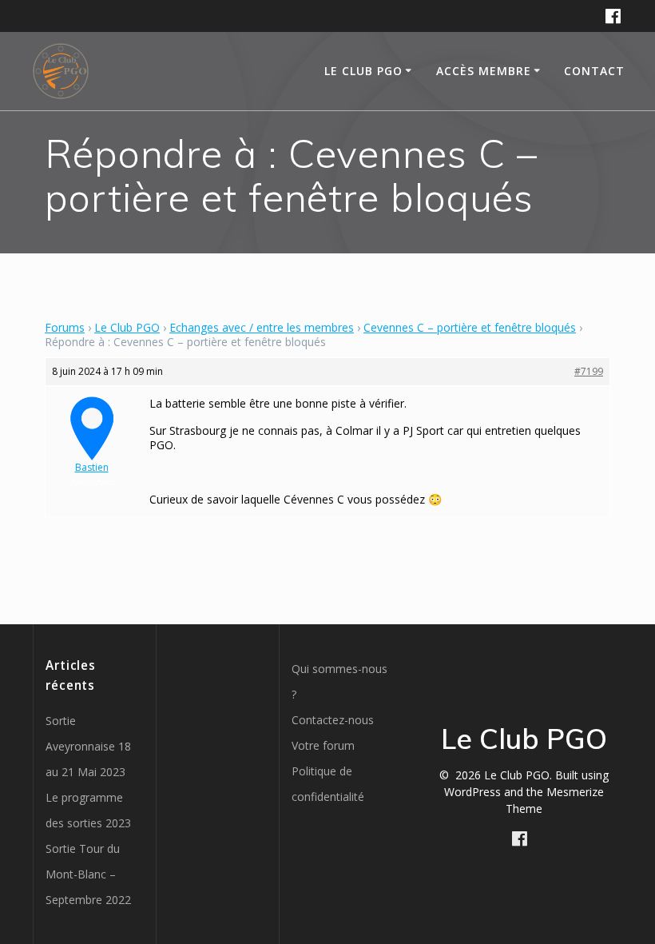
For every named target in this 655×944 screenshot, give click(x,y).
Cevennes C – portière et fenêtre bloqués (469, 327)
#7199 (588, 371)
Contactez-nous (333, 719)
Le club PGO (363, 70)
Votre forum (323, 745)
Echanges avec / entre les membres (261, 327)
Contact (594, 70)
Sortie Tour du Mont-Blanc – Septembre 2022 (88, 874)
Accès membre (483, 70)
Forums (65, 327)
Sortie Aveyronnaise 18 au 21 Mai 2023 (88, 746)
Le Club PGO (127, 327)
